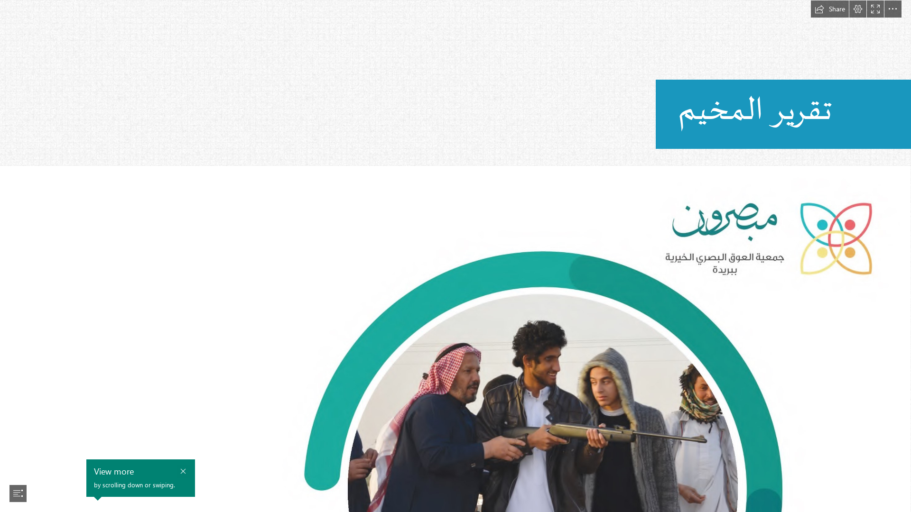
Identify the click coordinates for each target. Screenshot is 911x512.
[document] (455, 256)
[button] (830, 9)
